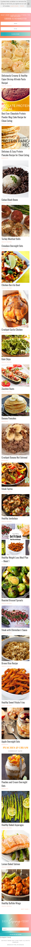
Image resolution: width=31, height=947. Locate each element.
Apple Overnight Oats (11, 741)
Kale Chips (6, 359)
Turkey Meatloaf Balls (11, 239)
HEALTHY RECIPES (7, 85)
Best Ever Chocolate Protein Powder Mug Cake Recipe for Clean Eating (14, 117)
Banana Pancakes (9, 418)
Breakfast (5, 158)
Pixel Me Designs (19, 944)
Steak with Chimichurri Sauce (14, 630)
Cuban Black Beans (10, 199)
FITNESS (4, 564)
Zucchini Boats (8, 389)
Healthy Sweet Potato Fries (13, 702)
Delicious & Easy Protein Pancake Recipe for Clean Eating (15, 153)
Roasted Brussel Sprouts (12, 600)
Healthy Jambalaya (10, 518)
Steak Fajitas (7, 489)
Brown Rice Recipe (10, 663)
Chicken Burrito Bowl (11, 285)
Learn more (14, 6)
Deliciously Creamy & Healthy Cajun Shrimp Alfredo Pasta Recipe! (14, 79)
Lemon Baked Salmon (11, 864)
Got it (22, 6)
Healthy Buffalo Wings (11, 903)
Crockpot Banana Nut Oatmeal (14, 457)
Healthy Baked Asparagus (13, 825)
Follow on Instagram (15, 934)
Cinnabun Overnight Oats (12, 246)
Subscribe (15, 34)
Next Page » (25, 909)
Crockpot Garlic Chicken (12, 329)
